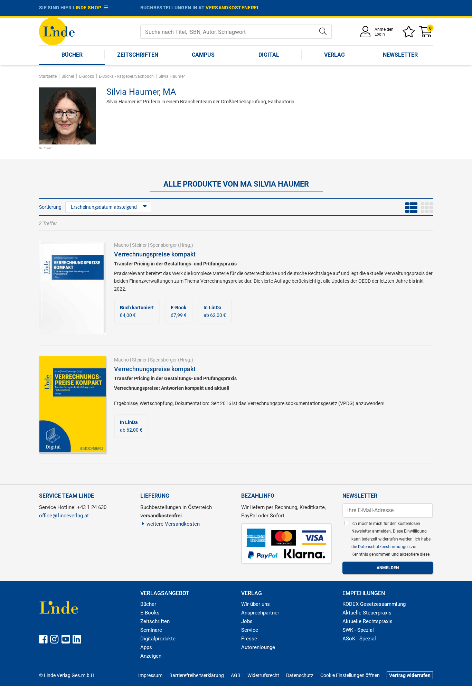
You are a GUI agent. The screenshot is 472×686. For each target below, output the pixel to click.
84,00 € (137, 311)
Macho (121, 245)
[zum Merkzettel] (409, 34)
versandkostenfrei (232, 7)
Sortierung (50, 207)
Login (380, 34)
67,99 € (179, 311)
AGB (235, 675)
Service (249, 630)
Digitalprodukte (158, 639)
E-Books (150, 613)
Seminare (151, 630)
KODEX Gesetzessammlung (374, 604)
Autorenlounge (258, 647)
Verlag (334, 54)
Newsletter (400, 54)
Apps (146, 647)
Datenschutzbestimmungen (384, 546)
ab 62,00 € (215, 311)
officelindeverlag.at (64, 516)
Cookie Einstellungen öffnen (350, 675)
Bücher (72, 54)
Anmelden (384, 29)
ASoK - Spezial (359, 639)
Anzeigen (150, 656)
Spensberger (163, 245)
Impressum (150, 675)
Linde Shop (88, 7)
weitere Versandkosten (173, 524)
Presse (249, 639)
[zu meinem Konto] (366, 34)
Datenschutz (299, 675)
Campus (203, 54)
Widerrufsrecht (263, 675)
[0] (426, 34)
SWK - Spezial (358, 630)
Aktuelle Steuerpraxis (366, 613)
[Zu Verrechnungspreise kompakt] (72, 287)
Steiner (139, 245)
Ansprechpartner (260, 613)
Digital (268, 54)
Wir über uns (255, 604)
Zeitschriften (137, 54)
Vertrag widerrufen (410, 675)
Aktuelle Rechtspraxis (367, 621)
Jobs (247, 621)
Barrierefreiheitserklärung (196, 675)
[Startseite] (57, 31)
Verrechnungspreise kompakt (155, 254)
